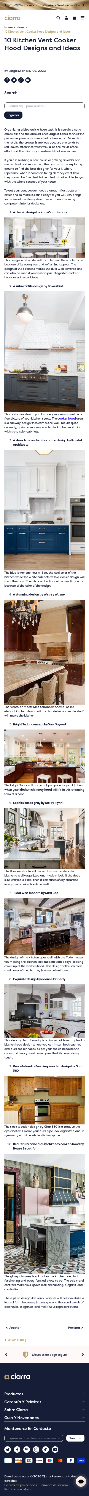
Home (8, 27)
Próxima (74, 1327)
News (20, 27)
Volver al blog (16, 1340)
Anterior (15, 1327)
